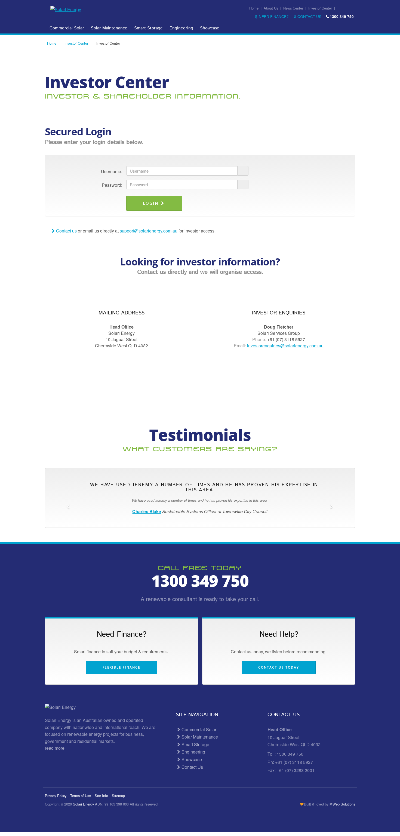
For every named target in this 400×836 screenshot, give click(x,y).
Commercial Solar (67, 28)
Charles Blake (146, 511)
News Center (293, 8)
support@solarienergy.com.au (148, 231)
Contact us (66, 231)
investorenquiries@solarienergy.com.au (285, 345)
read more (55, 748)
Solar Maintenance (109, 28)
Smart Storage (148, 28)
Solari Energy (83, 804)
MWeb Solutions (342, 804)
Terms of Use (80, 795)
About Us (271, 8)
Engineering (181, 28)
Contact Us (309, 16)
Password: (112, 185)
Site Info (101, 795)
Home (254, 8)
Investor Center (320, 8)
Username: (111, 171)
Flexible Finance (121, 667)
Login (151, 203)
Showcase (209, 28)
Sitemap (118, 795)
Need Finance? (274, 16)
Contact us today (278, 667)
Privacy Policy (55, 795)
